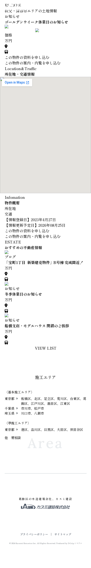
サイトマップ (62, 534)
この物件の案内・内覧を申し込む (33, 63)
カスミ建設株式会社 (15, 6)
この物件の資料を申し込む (27, 57)
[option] (46, 26)
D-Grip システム (75, 543)
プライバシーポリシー (34, 534)
